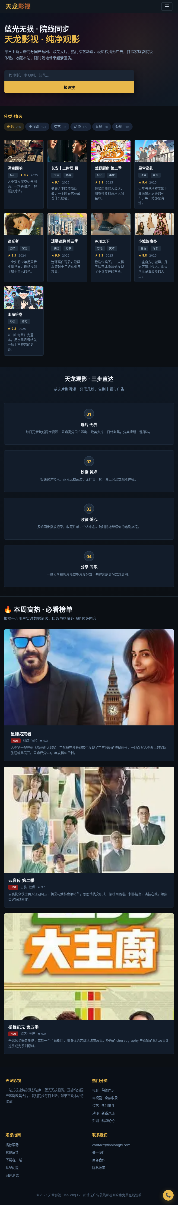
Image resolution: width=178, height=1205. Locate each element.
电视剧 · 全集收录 (105, 1098)
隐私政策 (98, 1167)
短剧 (122, 126)
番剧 (101, 126)
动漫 (81, 126)
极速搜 (69, 88)
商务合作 (98, 1160)
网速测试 (12, 1175)
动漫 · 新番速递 (103, 1113)
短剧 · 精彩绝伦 (103, 1120)
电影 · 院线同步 (103, 1090)
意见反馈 (12, 1152)
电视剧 (37, 126)
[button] (168, 1195)
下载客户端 (14, 1160)
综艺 (60, 126)
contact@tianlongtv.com (111, 1145)
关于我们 (98, 1152)
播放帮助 (12, 1145)
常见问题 (12, 1167)
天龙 (18, 6)
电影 (14, 126)
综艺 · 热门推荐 (103, 1105)
